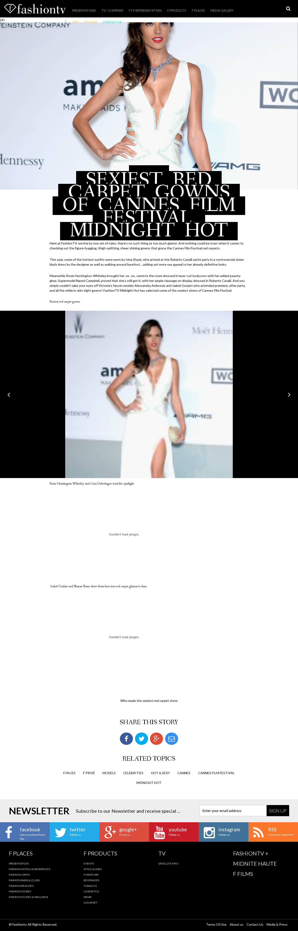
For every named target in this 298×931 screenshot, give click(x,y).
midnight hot (148, 783)
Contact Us (111, 22)
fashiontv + (250, 853)
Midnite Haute (255, 863)
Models (109, 773)
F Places (198, 10)
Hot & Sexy (160, 773)
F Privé (89, 773)
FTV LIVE (90, 22)
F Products (176, 10)
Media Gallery (222, 10)
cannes (183, 773)
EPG (75, 22)
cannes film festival (216, 773)
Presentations (84, 10)
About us (236, 924)
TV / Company (112, 10)
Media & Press (277, 924)
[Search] (288, 8)
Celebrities (133, 773)
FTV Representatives (145, 10)
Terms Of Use (216, 924)
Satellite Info (168, 863)
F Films (243, 874)
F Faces (69, 773)
